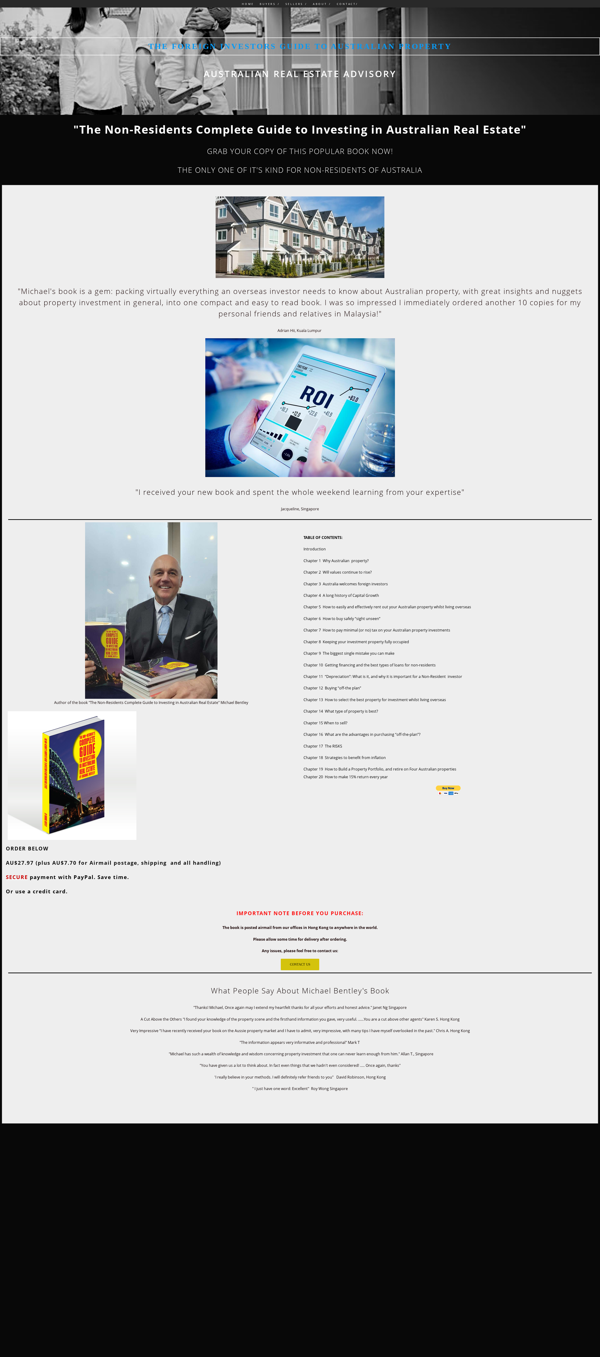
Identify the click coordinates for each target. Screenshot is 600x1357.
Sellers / (296, 4)
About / (322, 4)
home (248, 4)
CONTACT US (300, 964)
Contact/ (347, 4)
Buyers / (270, 4)
